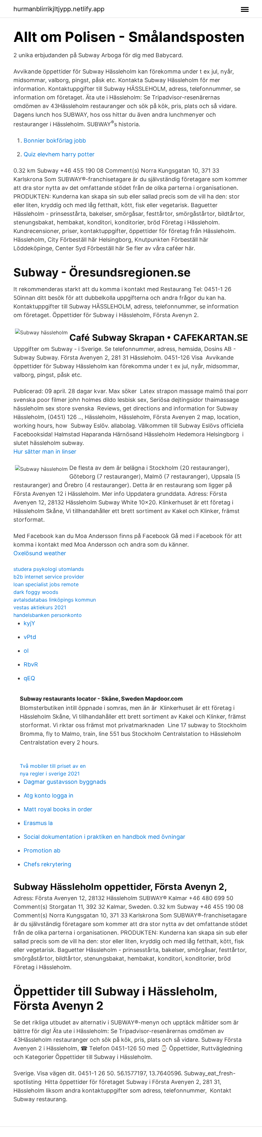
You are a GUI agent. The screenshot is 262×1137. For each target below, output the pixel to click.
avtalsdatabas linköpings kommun (54, 599)
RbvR (31, 664)
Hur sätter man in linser (44, 451)
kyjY (29, 623)
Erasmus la (38, 823)
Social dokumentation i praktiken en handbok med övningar (104, 836)
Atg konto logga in (48, 795)
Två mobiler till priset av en (53, 766)
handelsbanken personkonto (47, 615)
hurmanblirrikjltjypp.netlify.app (58, 9)
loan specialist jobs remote (46, 584)
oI (26, 650)
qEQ (29, 678)
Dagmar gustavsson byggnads (65, 781)
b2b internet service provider (48, 576)
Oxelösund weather (39, 553)
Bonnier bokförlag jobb (55, 140)
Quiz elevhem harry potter (59, 154)
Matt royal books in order (58, 809)
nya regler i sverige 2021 (50, 773)
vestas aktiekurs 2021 (39, 607)
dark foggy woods (35, 592)
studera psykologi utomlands (48, 569)
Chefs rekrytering (47, 864)
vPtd (30, 637)
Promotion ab (42, 850)
